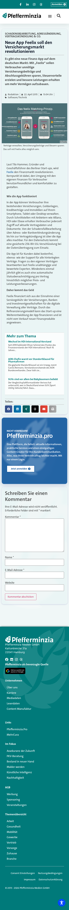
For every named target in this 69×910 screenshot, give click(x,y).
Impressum (29, 879)
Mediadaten (14, 698)
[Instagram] (16, 659)
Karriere (11, 693)
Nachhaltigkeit (15, 777)
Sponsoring (13, 799)
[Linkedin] (11, 659)
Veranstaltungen (17, 805)
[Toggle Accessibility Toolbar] (61, 903)
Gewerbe (12, 837)
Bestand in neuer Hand (20, 761)
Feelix (10, 172)
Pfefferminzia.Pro (17, 729)
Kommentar (13, 517)
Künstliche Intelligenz (19, 772)
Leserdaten (13, 703)
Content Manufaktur (19, 709)
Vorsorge (12, 848)
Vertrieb (11, 842)
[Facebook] (6, 659)
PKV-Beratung (15, 756)
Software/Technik (17, 97)
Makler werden (16, 767)
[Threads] (21, 659)
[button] (50, 16)
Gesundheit (14, 826)
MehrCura (13, 734)
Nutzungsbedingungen (50, 873)
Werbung (12, 794)
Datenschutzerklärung (50, 879)
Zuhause (12, 853)
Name (9, 557)
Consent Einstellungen (23, 873)
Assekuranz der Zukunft (21, 751)
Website (9, 582)
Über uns (12, 687)
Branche (12, 858)
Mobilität (12, 832)
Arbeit (10, 821)
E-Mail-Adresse (14, 570)
